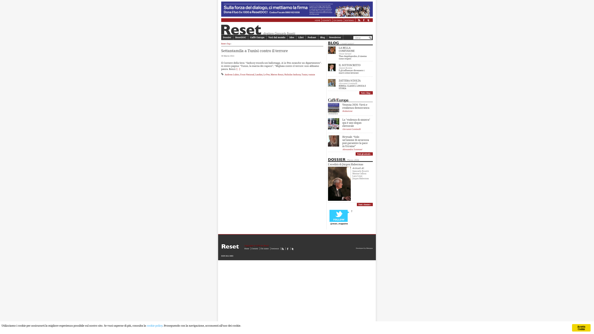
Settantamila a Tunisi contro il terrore (254, 50)
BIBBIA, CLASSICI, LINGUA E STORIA (352, 87)
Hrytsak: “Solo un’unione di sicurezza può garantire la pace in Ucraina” (355, 141)
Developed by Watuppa (364, 248)
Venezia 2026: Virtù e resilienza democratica (355, 106)
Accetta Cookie (581, 328)
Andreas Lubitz (232, 74)
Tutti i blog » (366, 93)
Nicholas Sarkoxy (292, 74)
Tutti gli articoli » (364, 154)
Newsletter (335, 37)
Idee (291, 37)
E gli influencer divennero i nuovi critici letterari (351, 71)
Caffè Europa (257, 37)
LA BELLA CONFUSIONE (347, 49)
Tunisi (305, 74)
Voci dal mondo (276, 37)
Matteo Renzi (277, 74)
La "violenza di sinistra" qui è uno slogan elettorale (356, 123)
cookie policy (154, 325)
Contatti (326, 20)
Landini (259, 74)
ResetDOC (240, 37)
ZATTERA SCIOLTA (350, 80)
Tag (228, 43)
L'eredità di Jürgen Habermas (345, 164)
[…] (238, 69)
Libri (301, 37)
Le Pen (266, 74)
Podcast (312, 37)
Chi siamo (338, 20)
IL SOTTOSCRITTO (350, 65)
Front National (247, 74)
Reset (223, 43)
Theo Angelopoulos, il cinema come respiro (353, 57)
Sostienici (349, 20)
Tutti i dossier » (364, 204)
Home (317, 20)
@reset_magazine (339, 224)
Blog (322, 37)
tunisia (311, 74)
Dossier (227, 37)
